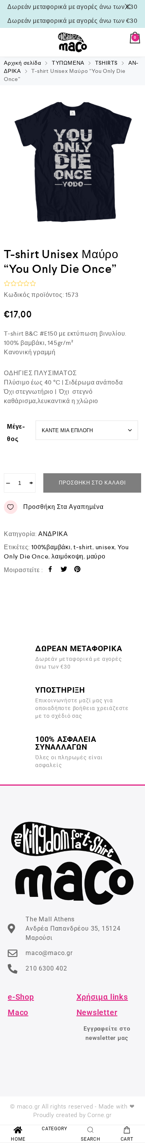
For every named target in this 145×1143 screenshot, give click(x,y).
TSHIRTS (106, 62)
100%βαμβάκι (51, 547)
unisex (105, 547)
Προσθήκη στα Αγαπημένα (63, 507)
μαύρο (96, 556)
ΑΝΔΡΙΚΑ (53, 534)
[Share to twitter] (64, 570)
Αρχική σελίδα (22, 62)
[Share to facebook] (50, 570)
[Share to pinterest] (77, 570)
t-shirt (82, 547)
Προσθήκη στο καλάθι (92, 482)
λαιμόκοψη (67, 556)
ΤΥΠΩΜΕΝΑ (68, 62)
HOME (18, 1139)
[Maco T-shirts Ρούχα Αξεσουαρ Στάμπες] (72, 42)
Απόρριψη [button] (129, 6)
